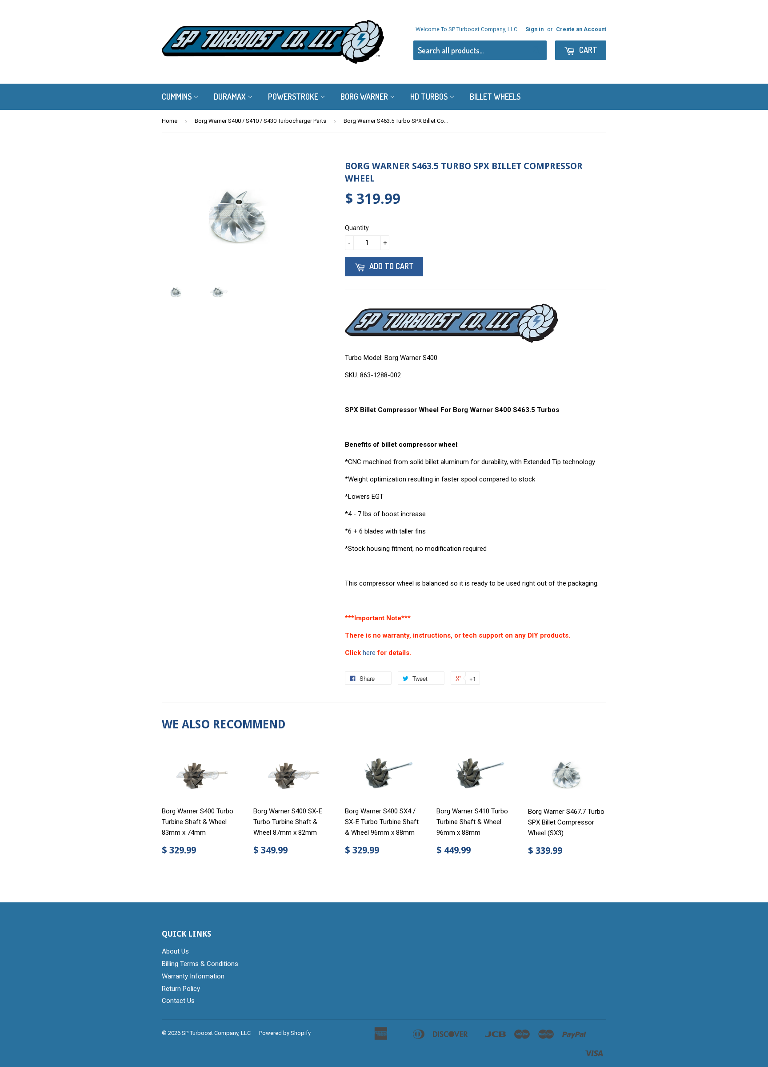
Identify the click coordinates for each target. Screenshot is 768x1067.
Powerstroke (294, 96)
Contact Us (178, 1001)
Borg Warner (365, 96)
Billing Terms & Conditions (200, 964)
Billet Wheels (495, 96)
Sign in (534, 29)
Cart (587, 50)
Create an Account (581, 29)
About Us (175, 951)
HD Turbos (429, 96)
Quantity (357, 227)
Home (169, 120)
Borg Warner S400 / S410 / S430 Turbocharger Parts (260, 120)
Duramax (231, 96)
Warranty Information (193, 976)
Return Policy (181, 989)
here (369, 653)
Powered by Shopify (285, 1033)
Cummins (177, 96)
